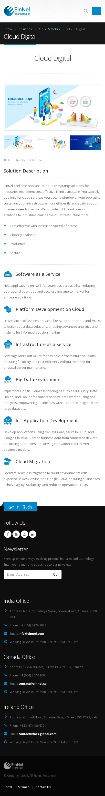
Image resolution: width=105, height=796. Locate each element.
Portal (8, 787)
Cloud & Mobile (31, 160)
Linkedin (32, 534)
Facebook (7, 534)
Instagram (24, 534)
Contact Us (43, 787)
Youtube (16, 534)
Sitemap (24, 787)
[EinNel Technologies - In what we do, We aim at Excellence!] (17, 11)
